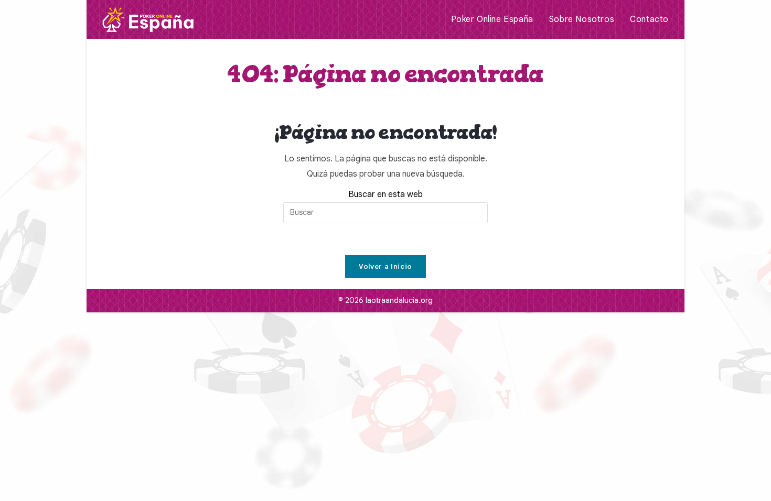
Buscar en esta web (385, 194)
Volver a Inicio (385, 266)
